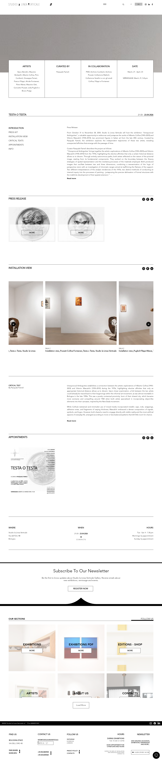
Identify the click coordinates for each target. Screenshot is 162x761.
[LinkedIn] (151, 199)
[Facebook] (147, 199)
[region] (81, 589)
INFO (11, 149)
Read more (71, 178)
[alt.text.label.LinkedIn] (149, 4)
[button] (104, 4)
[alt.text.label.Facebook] (152, 4)
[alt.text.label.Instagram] (146, 4)
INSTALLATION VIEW (18, 136)
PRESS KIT (13, 132)
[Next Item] (148, 324)
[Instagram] (143, 199)
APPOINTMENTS (16, 145)
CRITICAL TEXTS (16, 140)
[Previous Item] (13, 324)
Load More (81, 705)
